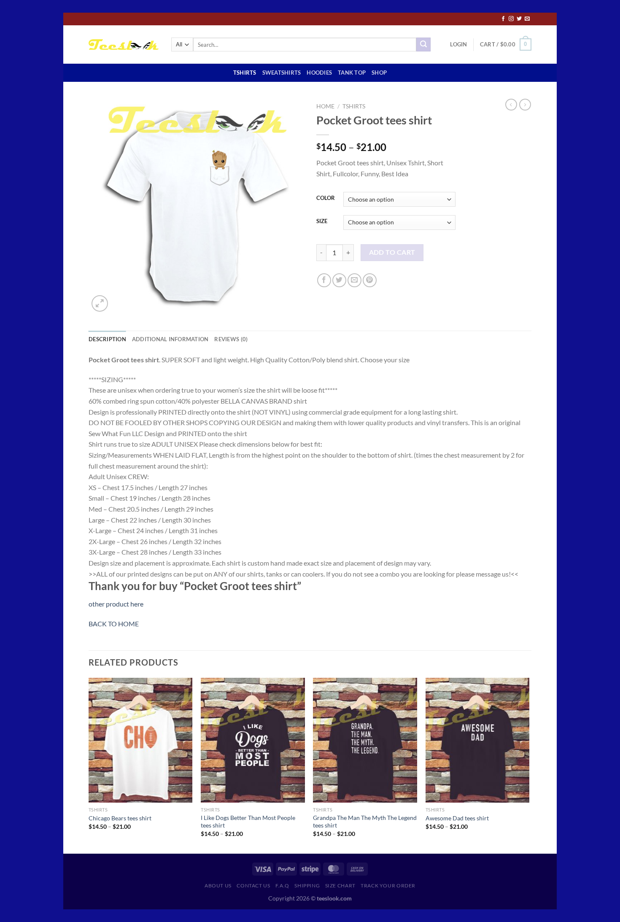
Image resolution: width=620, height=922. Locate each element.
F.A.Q (282, 885)
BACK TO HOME (114, 624)
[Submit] (423, 45)
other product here (116, 604)
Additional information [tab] (170, 339)
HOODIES (319, 72)
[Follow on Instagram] (511, 19)
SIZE (321, 221)
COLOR (325, 198)
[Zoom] (100, 303)
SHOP (379, 72)
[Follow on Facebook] (503, 19)
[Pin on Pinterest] (370, 280)
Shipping (307, 885)
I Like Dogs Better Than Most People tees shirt (248, 821)
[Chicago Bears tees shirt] (141, 740)
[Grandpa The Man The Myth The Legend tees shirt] (365, 740)
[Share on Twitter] (339, 280)
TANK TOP (352, 72)
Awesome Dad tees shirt (457, 818)
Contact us (253, 885)
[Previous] (89, 765)
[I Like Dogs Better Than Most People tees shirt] (253, 740)
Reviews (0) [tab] (231, 339)
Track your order (388, 885)
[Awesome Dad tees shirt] (478, 740)
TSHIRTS (244, 72)
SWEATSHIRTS (281, 72)
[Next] (529, 765)
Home (325, 106)
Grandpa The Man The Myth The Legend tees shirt (365, 821)
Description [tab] (107, 339)
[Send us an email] (527, 19)
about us (218, 885)
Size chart (340, 885)
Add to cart (392, 252)
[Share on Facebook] (324, 280)
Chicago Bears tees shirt (120, 818)
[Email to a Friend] (354, 280)
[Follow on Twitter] (519, 19)
